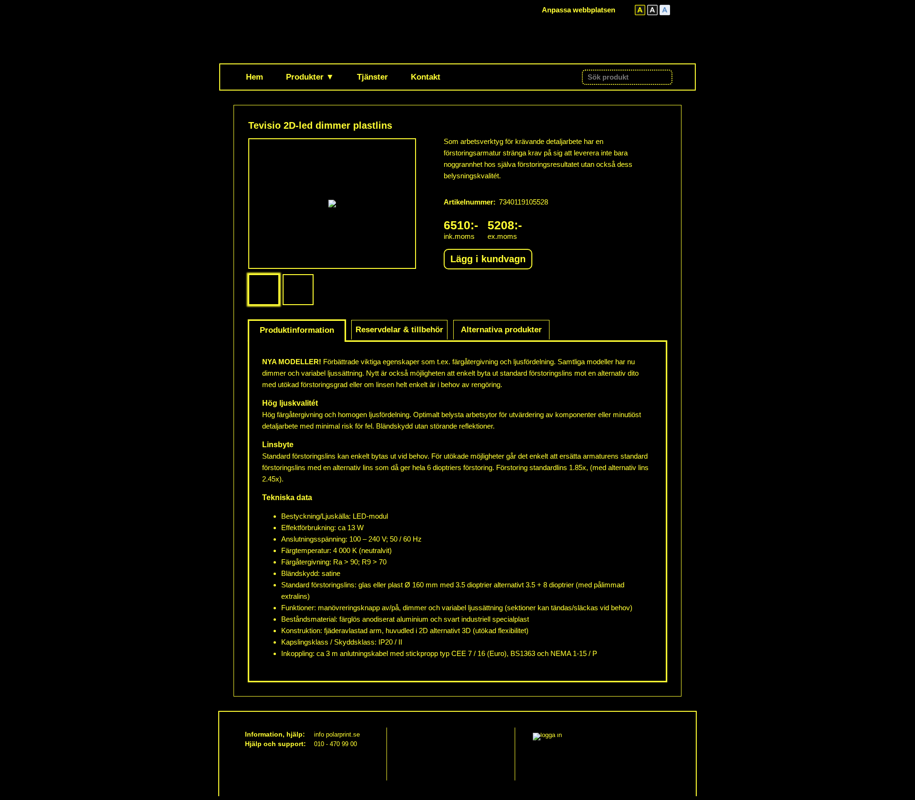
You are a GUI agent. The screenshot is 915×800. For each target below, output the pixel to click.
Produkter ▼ (310, 77)
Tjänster (372, 77)
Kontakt (425, 77)
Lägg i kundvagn (488, 259)
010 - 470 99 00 (335, 744)
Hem (254, 77)
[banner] (303, 31)
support (291, 744)
